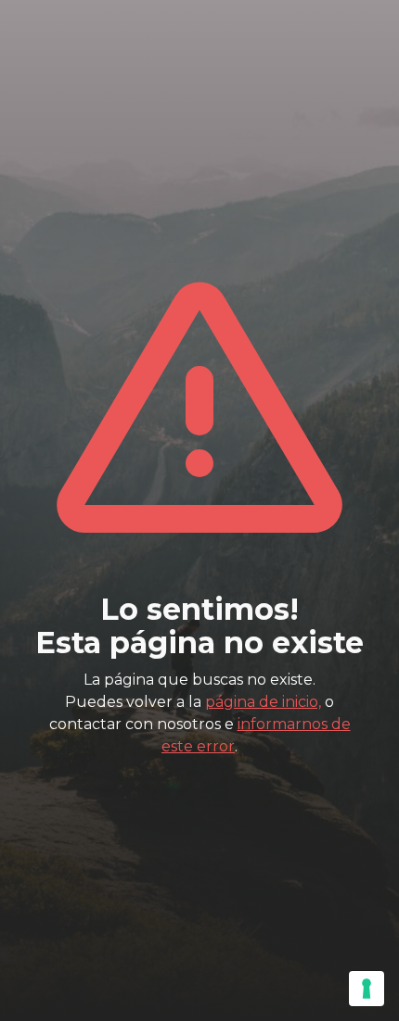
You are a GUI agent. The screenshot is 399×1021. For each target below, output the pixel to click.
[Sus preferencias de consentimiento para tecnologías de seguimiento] (366, 988)
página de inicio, (263, 702)
